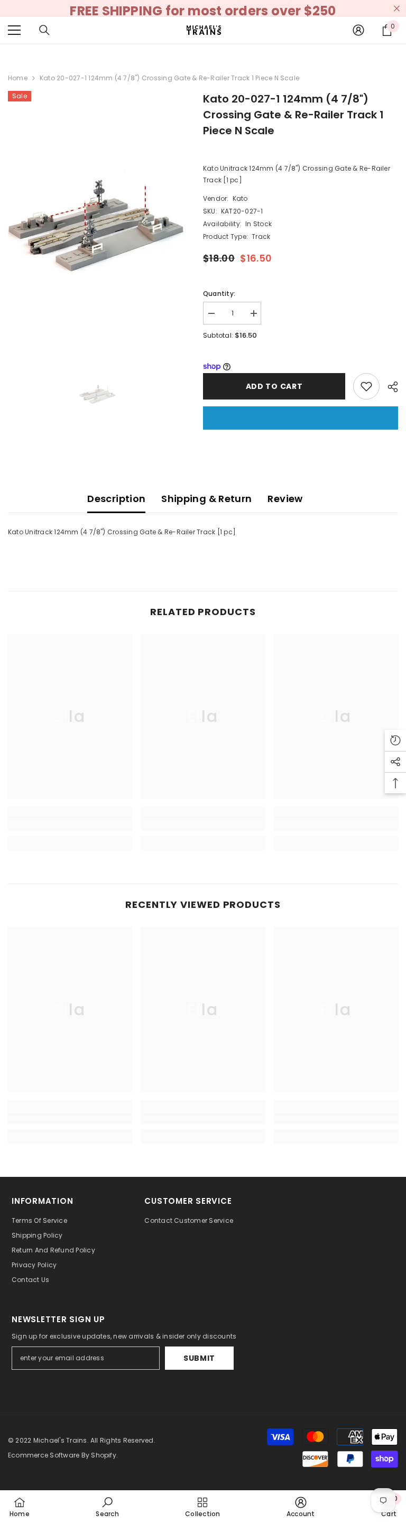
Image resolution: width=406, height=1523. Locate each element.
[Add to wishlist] (366, 386)
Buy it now (300, 418)
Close (397, 9)
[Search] (44, 30)
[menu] (14, 30)
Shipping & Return (206, 498)
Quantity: (219, 293)
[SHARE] (389, 387)
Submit (199, 1358)
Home (17, 77)
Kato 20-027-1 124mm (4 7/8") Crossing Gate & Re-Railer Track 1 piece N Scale (293, 114)
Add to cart (274, 386)
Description (116, 498)
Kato (240, 198)
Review (284, 498)
